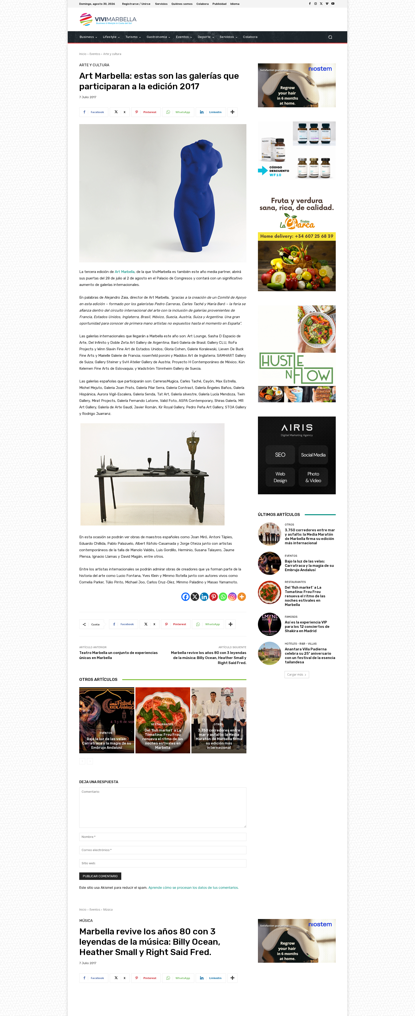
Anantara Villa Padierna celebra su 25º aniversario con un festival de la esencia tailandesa (310, 655)
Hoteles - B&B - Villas (301, 643)
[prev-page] (82, 761)
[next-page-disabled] (90, 761)
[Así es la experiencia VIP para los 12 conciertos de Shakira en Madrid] (269, 624)
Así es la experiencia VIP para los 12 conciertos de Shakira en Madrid (307, 626)
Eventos (95, 54)
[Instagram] (315, 4)
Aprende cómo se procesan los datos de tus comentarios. (193, 887)
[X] (321, 4)
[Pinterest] (213, 597)
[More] (232, 112)
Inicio (82, 54)
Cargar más (295, 674)
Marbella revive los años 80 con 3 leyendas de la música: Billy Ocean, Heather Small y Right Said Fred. (208, 658)
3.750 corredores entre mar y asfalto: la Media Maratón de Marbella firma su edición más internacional (219, 739)
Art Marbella (124, 272)
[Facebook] (310, 4)
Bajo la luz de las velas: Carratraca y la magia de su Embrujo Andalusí (106, 743)
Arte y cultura (112, 54)
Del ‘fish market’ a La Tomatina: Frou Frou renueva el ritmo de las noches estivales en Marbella (162, 739)
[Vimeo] (327, 4)
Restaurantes (162, 724)
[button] (330, 37)
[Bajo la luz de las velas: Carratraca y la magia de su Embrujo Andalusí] (106, 720)
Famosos (291, 617)
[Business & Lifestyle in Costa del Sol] (113, 19)
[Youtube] (333, 4)
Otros (218, 724)
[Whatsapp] (223, 597)
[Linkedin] (204, 597)
